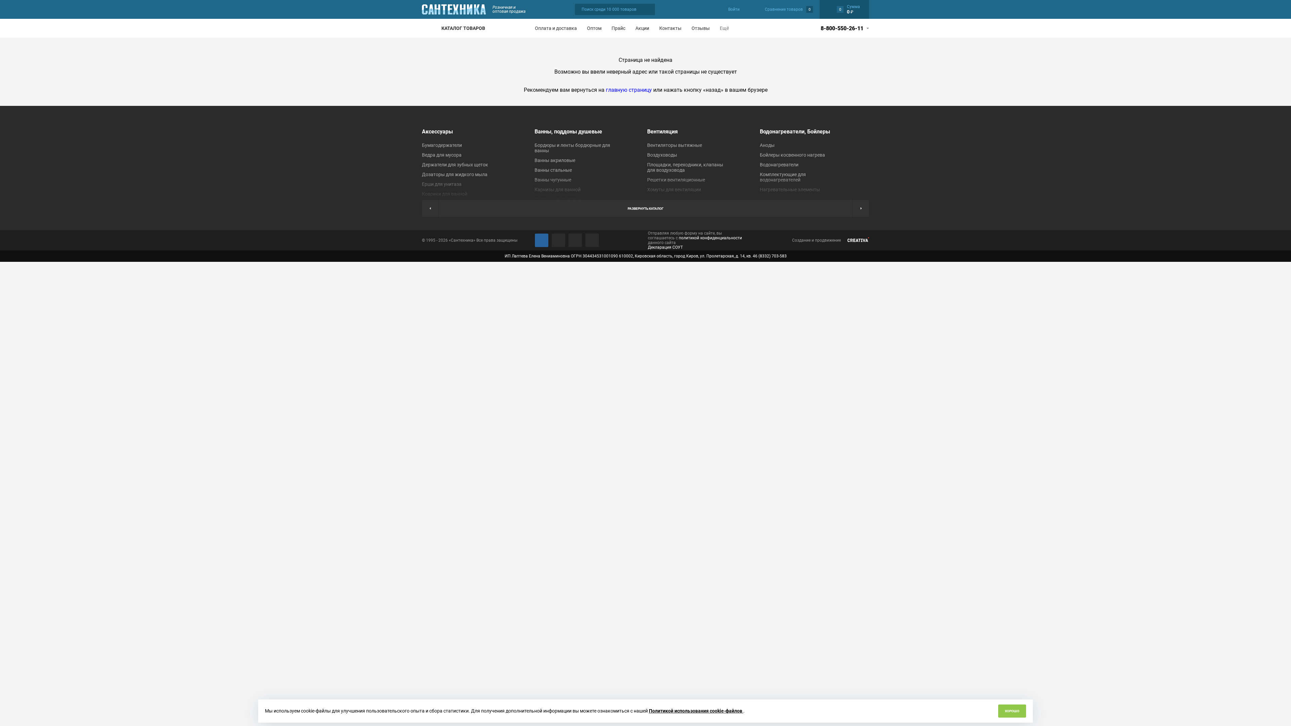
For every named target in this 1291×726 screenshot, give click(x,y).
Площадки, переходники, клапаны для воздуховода (685, 167)
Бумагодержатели (442, 145)
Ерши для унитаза (442, 184)
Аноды (767, 145)
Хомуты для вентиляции (674, 189)
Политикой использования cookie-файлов (696, 711)
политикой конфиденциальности (710, 238)
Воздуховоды (662, 155)
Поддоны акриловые (558, 199)
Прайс (618, 28)
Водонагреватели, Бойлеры (795, 131)
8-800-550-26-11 (842, 28)
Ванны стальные (553, 170)
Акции (642, 28)
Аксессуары (437, 131)
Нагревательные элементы (790, 189)
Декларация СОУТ (665, 247)
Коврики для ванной (444, 194)
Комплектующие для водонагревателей (783, 177)
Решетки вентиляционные (676, 180)
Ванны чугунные (553, 180)
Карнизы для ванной (558, 189)
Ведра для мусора (442, 155)
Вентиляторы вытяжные (674, 145)
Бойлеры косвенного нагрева (792, 155)
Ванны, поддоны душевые (568, 131)
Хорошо (1012, 711)
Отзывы (701, 28)
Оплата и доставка (556, 28)
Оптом (594, 28)
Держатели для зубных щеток (455, 164)
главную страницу (629, 90)
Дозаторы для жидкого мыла (454, 174)
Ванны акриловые (555, 160)
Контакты (670, 28)
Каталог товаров (463, 28)
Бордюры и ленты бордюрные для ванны (572, 148)
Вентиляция (662, 131)
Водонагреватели (779, 164)
